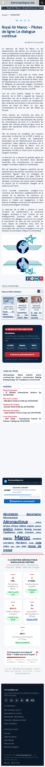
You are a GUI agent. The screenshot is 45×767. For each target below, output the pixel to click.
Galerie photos (10, 737)
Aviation (29, 375)
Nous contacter (10, 723)
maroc (38, 532)
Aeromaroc (33, 514)
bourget (37, 529)
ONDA (6, 546)
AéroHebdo (9, 740)
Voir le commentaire (10, 286)
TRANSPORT (15, 15)
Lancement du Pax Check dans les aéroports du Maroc (22, 314)
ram (12, 546)
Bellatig (38, 377)
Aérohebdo (10, 514)
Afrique (14, 525)
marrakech (37, 538)
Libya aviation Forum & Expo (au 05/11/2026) (22, 413)
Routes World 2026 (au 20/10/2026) (19, 407)
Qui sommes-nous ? (12, 710)
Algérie (30, 526)
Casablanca (24, 380)
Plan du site (9, 743)
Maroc (22, 537)
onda (31, 543)
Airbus (20, 375)
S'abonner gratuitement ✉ (22, 354)
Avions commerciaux (25, 377)
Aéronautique (8, 375)
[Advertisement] (20, 452)
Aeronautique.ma (22, 2)
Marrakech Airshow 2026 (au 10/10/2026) (21, 401)
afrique (38, 522)
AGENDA (7, 386)
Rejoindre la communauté (23, 501)
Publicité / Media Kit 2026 (15, 720)
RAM (24, 546)
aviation (38, 526)
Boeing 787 (14, 380)
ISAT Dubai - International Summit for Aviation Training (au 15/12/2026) (22, 420)
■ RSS (7, 763)
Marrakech (21, 542)
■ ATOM (15, 763)
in (11, 700)
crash (20, 532)
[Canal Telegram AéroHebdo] (27, 700)
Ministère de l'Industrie (23, 669)
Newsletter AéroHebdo (14, 717)
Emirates (29, 532)
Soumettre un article (13, 713)
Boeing (6, 380)
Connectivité (34, 380)
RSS (32, 700)
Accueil (4, 15)
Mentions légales (11, 747)
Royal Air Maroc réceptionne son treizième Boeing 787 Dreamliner (8, 314)
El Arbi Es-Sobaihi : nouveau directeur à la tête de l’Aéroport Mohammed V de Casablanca (36, 315)
